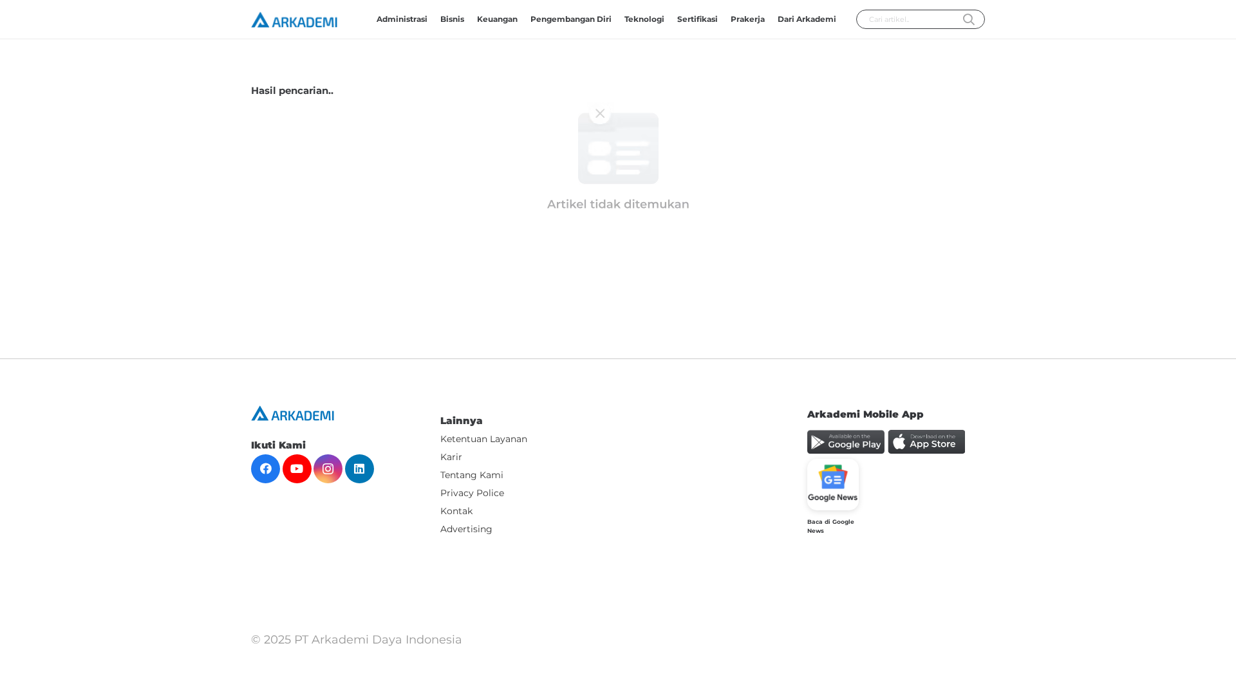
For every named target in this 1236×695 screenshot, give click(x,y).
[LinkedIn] (359, 468)
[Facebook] (265, 468)
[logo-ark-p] (294, 20)
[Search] (969, 20)
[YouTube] (297, 468)
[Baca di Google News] (833, 484)
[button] (722, 19)
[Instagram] (328, 468)
